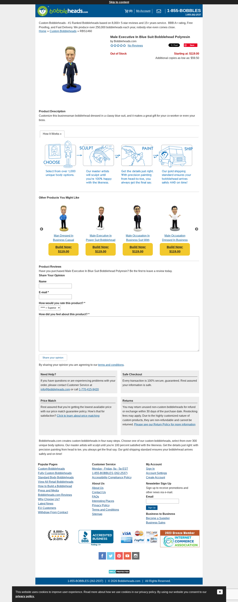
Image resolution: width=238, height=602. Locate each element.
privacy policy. (25, 596)
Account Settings (156, 473)
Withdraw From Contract (53, 512)
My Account (143, 10)
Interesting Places (103, 500)
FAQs (95, 496)
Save (192, 45)
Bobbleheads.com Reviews (55, 494)
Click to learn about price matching (78, 415)
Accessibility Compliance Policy (112, 477)
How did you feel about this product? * (64, 314)
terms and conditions (111, 364)
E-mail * (44, 292)
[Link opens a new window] (58, 539)
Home (42, 31)
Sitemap (97, 514)
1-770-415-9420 (89, 389)
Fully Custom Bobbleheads (55, 473)
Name (43, 281)
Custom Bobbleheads (63, 31)
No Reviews (135, 45)
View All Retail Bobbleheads (55, 481)
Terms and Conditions (105, 509)
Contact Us (99, 492)
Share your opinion (53, 357)
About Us (97, 487)
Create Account (155, 477)
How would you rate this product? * (62, 303)
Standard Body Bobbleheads (56, 477)
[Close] (220, 592)
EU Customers (47, 507)
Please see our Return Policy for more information (164, 424)
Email (149, 496)
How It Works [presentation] (52, 133)
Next (196, 229)
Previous (41, 229)
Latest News (45, 503)
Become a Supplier (158, 518)
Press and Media (48, 490)
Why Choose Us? (49, 499)
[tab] (52, 134)
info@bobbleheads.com (55, 389)
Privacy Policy (101, 505)
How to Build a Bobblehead (55, 486)
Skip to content (119, 2)
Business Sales (155, 522)
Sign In (150, 468)
